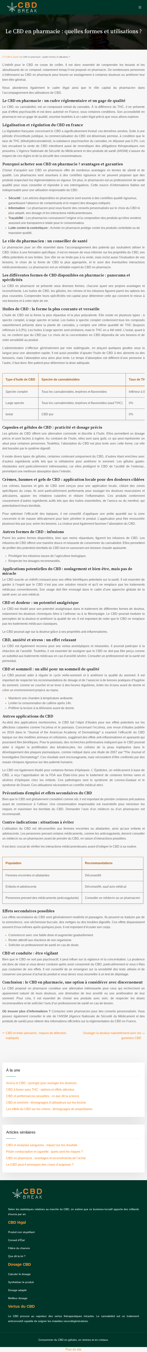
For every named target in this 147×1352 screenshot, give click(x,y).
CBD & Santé (12, 57)
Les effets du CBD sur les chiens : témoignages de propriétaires (49, 1109)
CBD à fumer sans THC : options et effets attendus (40, 1089)
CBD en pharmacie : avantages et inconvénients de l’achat (46, 1158)
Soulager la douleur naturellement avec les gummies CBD (112, 1035)
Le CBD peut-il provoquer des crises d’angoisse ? (40, 1164)
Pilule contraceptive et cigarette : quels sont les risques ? (44, 1151)
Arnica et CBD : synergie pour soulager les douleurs (41, 1083)
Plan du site (73, 1349)
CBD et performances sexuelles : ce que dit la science (42, 1096)
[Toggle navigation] (140, 7)
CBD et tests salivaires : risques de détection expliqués (36, 1035)
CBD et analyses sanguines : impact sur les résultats (41, 1145)
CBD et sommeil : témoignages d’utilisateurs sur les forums (46, 1102)
